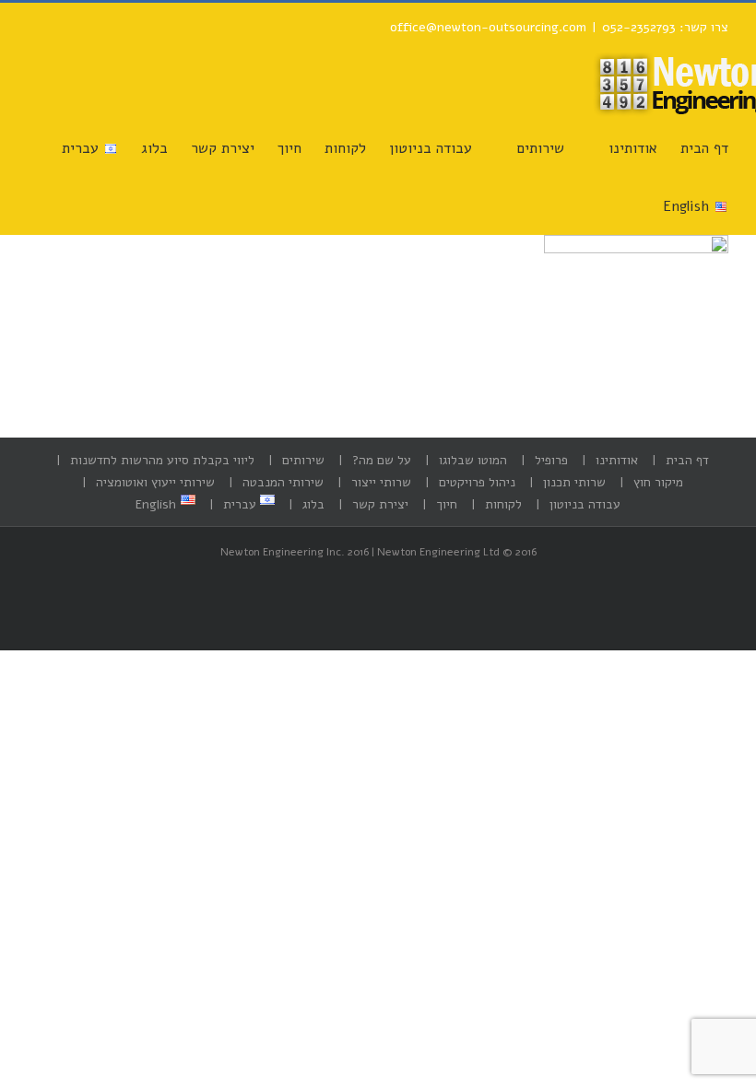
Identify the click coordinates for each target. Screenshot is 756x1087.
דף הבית (687, 460)
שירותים (303, 460)
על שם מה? (381, 460)
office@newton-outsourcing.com (488, 27)
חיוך (446, 504)
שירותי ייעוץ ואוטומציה (155, 482)
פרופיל (551, 460)
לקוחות (503, 504)
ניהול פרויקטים (477, 482)
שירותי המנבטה (283, 482)
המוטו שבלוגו (473, 460)
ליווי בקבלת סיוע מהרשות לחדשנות (162, 460)
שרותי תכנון (574, 482)
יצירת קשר (380, 504)
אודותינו (617, 460)
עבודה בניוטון (584, 504)
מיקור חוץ (658, 482)
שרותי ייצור (381, 482)
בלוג (313, 504)
